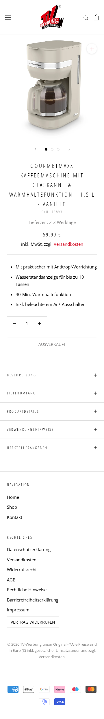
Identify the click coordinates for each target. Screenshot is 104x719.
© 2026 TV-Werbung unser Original (36, 644)
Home (13, 497)
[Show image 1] (46, 149)
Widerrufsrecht (22, 569)
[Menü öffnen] (8, 17)
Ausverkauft (52, 344)
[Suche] (86, 17)
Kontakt (14, 517)
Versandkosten (68, 244)
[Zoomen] (92, 49)
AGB (11, 580)
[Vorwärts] (69, 149)
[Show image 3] (58, 149)
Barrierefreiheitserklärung (32, 600)
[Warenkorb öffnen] (96, 17)
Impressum (18, 610)
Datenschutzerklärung (29, 549)
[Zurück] (35, 149)
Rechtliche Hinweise (27, 589)
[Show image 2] (52, 149)
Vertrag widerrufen (33, 622)
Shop (12, 507)
